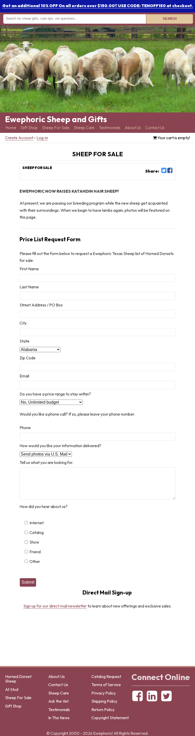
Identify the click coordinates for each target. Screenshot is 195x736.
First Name (29, 268)
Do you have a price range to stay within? (55, 394)
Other (34, 561)
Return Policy (103, 709)
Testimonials (109, 127)
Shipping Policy (104, 701)
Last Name (29, 286)
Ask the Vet (58, 701)
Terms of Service (106, 684)
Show (34, 542)
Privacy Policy (103, 693)
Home (10, 127)
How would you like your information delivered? (60, 445)
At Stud (11, 689)
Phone (25, 427)
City (23, 322)
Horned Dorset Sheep (18, 679)
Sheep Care (84, 127)
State (24, 341)
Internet (36, 522)
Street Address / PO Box (41, 304)
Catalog (36, 532)
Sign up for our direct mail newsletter (55, 605)
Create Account (19, 137)
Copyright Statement (110, 717)
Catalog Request (106, 676)
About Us (133, 127)
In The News (59, 717)
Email (24, 375)
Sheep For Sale (55, 127)
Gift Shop (29, 127)
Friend (35, 551)
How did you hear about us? (44, 506)
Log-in (42, 137)
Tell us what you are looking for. (46, 462)
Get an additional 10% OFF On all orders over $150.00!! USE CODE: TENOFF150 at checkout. (97, 5)
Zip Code (28, 357)
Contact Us (155, 127)
